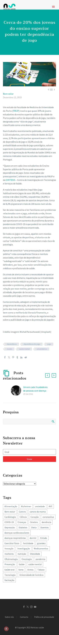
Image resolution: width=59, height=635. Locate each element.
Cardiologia (10, 516)
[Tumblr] (17, 357)
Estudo (43, 538)
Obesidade (35, 553)
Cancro (22, 511)
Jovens (9, 349)
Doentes (44, 527)
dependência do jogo (32, 344)
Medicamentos (41, 548)
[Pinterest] (13, 357)
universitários (42, 349)
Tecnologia (9, 574)
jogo (49, 344)
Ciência (23, 516)
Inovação (8, 548)
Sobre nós (9, 617)
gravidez (41, 543)
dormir (33, 538)
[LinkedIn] (21, 357)
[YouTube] (35, 607)
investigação (23, 548)
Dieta (34, 527)
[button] (47, 375)
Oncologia (26, 559)
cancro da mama (38, 511)
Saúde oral (9, 569)
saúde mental (24, 349)
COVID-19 (9, 522)
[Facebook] (5, 357)
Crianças (22, 522)
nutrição (22, 553)
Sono (20, 569)
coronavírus (48, 516)
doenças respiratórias (15, 538)
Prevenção (9, 564)
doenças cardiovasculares (16, 532)
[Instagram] (31, 607)
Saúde (21, 564)
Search (53, 421)
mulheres (9, 553)
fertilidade (28, 543)
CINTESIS (10, 180)
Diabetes (23, 527)
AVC (50, 506)
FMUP (16, 110)
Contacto (24, 617)
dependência (12, 344)
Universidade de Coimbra (31, 574)
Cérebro (34, 522)
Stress (30, 569)
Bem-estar (8, 93)
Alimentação (10, 506)
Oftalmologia (11, 559)
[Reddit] (25, 357)
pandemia (40, 559)
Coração (35, 516)
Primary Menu (53, 7)
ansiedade (40, 506)
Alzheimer (26, 506)
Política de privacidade (44, 617)
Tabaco (41, 569)
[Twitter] (9, 357)
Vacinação (9, 580)
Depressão (9, 527)
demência (46, 522)
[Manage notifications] (6, 628)
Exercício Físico (11, 543)
